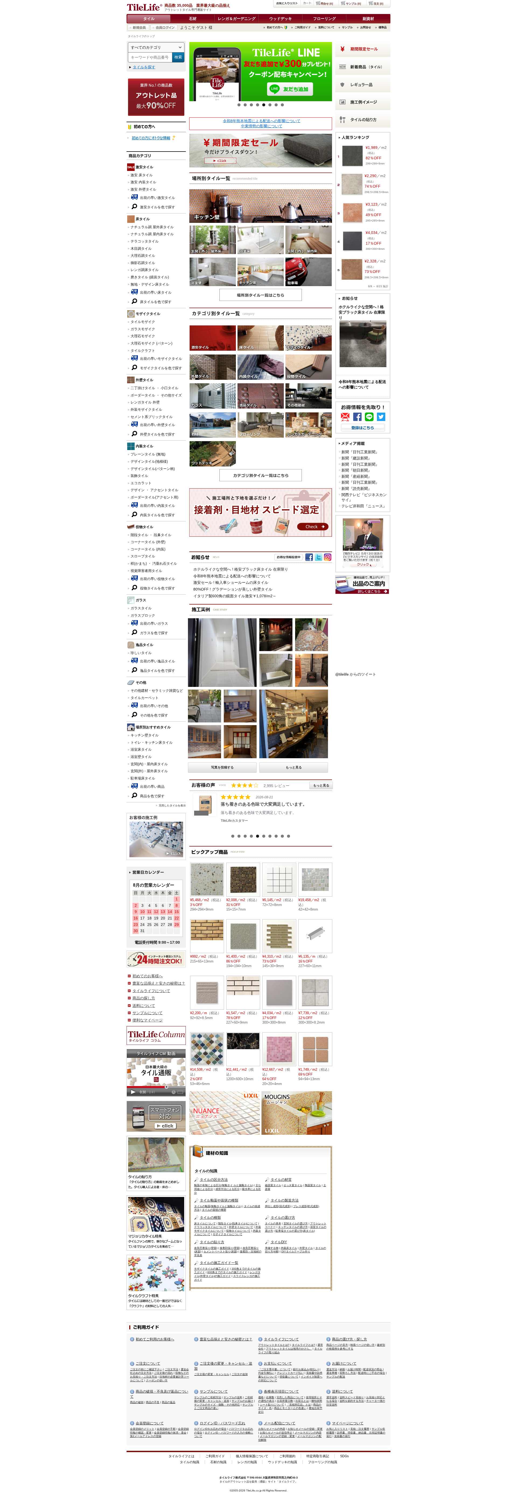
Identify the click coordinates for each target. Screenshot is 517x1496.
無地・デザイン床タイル (150, 284)
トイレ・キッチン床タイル (152, 742)
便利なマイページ (147, 1020)
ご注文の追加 (240, 1374)
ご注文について (148, 1363)
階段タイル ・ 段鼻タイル (151, 535)
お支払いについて (278, 1363)
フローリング (324, 18)
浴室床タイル (141, 749)
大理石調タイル (143, 256)
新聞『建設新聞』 (356, 458)
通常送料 (331, 1397)
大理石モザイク (143, 336)
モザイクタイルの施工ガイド (211, 1268)
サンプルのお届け (242, 1400)
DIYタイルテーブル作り (295, 1251)
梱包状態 (316, 1400)
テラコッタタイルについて (210, 1226)
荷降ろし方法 (348, 1372)
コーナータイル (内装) (148, 549)
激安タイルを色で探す (157, 207)
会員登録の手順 (166, 1428)
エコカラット (141, 483)
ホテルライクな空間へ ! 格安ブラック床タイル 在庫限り (240, 569)
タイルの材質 (281, 1180)
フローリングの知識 (322, 1462)
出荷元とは (302, 1400)
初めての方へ (275, 27)
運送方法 (331, 1369)
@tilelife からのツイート (355, 674)
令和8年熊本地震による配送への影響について (262, 121)
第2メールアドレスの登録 (145, 1436)
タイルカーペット (145, 698)
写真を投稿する (222, 767)
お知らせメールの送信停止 (276, 1432)
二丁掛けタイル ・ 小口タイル (154, 388)
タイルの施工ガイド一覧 (219, 1263)
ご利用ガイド (303, 27)
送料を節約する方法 (352, 1400)
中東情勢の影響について (261, 126)
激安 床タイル (142, 175)
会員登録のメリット (142, 1428)
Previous (181, 73)
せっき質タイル (293, 1185)
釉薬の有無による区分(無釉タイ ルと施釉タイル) (223, 1185)
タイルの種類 (210, 1218)
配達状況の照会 (373, 1369)
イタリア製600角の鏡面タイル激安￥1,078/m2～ (234, 596)
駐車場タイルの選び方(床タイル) (295, 1230)
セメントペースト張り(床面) (220, 1251)
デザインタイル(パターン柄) (153, 469)
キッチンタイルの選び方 (293, 1226)
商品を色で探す (152, 796)
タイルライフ (227, 1477)
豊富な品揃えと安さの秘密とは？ (226, 1339)
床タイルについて (205, 1223)
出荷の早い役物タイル (157, 579)
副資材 (368, 18)
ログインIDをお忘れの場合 (210, 1428)
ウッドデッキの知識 (282, 1462)
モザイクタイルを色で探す (160, 368)
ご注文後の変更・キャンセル (211, 1374)
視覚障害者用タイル (146, 571)
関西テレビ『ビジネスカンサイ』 (364, 497)
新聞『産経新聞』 (356, 476)
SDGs (344, 1456)
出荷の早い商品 (152, 787)
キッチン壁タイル (145, 735)
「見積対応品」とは (299, 1404)
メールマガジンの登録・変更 (277, 1436)
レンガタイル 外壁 (145, 402)
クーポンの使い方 (156, 1380)
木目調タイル (141, 249)
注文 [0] (378, 3)
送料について (326, 27)
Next (340, 73)
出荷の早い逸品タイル (157, 661)
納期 (342, 1369)
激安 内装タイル (143, 182)
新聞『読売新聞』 (356, 488)
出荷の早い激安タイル (157, 198)
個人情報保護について (252, 1456)
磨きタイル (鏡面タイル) (150, 277)
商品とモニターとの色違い (290, 1408)
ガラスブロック (143, 615)
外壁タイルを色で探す (157, 434)
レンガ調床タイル (145, 270)
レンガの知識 (247, 1462)
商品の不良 (152, 1402)
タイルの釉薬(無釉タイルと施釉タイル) (218, 1206)
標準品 (383, 27)
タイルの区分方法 (214, 1180)
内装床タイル (289, 1247)
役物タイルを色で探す (157, 588)
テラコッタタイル (145, 241)
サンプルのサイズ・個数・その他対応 (217, 1404)
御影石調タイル (143, 263)
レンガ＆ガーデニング (237, 18)
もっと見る (294, 767)
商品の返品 (168, 1402)
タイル (149, 18)
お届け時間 (354, 1369)
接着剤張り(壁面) (230, 1247)
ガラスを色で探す (153, 633)
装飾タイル (139, 476)
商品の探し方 (143, 998)
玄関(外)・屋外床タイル (149, 771)
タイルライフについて (151, 991)
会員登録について (150, 1423)
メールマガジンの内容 (308, 1432)
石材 (193, 18)
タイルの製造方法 (285, 1200)
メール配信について (279, 1423)
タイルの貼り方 (212, 1242)
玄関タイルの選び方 (296, 1223)
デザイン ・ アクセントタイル (154, 490)
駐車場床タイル (143, 778)
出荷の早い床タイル (155, 292)
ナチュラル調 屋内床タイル (152, 234)
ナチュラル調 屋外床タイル (152, 227)
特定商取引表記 (317, 1456)
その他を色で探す (153, 715)
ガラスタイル (141, 608)
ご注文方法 (171, 1369)
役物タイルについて (238, 1230)
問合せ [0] (327, 3)
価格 (261, 1397)
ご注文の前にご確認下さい (146, 1369)
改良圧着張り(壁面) (205, 1247)
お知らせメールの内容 (271, 1428)
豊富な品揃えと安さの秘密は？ (158, 983)
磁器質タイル (273, 1185)
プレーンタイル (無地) (148, 454)
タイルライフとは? (303, 1344)
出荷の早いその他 (153, 706)
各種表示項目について (281, 1391)
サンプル (347, 27)
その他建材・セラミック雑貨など (157, 691)
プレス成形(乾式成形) (306, 1206)
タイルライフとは (181, 1456)
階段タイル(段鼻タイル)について (237, 1223)
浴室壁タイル (141, 757)
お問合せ (365, 27)
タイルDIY (279, 1242)
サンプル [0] (353, 3)
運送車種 (331, 1372)
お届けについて (344, 1363)
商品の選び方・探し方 (349, 1339)
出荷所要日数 (285, 1400)
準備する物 (271, 1247)
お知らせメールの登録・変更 (305, 1428)
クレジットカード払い (290, 1372)
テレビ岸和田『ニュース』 (364, 506)
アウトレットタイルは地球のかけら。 (289, 1348)
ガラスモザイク (143, 329)
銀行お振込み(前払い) (306, 1369)
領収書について (289, 1376)
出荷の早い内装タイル (157, 506)
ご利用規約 (287, 1456)
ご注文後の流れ (163, 1372)
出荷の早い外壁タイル (157, 425)
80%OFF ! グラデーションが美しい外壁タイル (232, 589)
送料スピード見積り (352, 1397)
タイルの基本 (273, 1223)
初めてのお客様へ (147, 976)
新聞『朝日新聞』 (356, 470)
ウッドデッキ (280, 18)
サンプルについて (147, 1013)
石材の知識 (218, 1462)
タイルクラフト (143, 351)
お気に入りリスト (337, 1428)
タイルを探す (144, 67)
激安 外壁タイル (143, 189)
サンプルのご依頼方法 (207, 1397)
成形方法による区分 (227, 1189)
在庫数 (270, 1397)
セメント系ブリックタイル (152, 417)
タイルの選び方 (283, 1218)
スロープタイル (143, 556)
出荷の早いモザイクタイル (160, 359)
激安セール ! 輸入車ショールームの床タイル (230, 582)
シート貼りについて (272, 1404)
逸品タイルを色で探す (157, 671)
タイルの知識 (189, 1462)
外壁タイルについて (241, 1226)
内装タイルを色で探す (157, 515)
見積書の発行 (342, 1436)
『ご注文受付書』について (274, 1369)
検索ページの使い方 (362, 1344)
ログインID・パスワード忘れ (222, 1423)
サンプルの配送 (335, 1376)
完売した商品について (290, 1397)
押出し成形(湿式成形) (278, 1206)
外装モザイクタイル (146, 410)
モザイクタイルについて (227, 1234)
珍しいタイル (141, 653)
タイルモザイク (143, 322)
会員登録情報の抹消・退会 (170, 1432)
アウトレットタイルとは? (273, 1344)
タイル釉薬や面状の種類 (219, 1200)
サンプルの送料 (232, 1397)
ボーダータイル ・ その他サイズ (156, 395)
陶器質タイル (313, 1185)
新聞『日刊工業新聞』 (360, 452)
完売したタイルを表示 (172, 805)
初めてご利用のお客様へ (155, 1339)
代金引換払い (266, 1372)
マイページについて (348, 1423)
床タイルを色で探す (155, 302)
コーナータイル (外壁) (148, 542)
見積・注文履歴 (359, 1428)
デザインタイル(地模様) (149, 461)
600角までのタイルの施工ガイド (227, 1272)
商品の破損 (137, 1402)
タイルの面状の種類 (214, 1209)
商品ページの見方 (337, 1344)
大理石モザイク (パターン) (151, 343)
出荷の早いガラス (153, 623)
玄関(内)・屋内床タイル (149, 764)
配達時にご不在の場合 (371, 1372)
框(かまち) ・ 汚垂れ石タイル (154, 563)
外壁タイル (306, 1247)
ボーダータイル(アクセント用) (154, 497)
